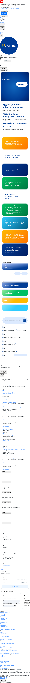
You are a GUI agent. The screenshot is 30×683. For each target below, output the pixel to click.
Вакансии (21, 84)
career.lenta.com (6, 79)
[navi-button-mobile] (1, 35)
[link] (2, 27)
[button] (1, 31)
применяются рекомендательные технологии (11, 670)
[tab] (3, 68)
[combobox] (3, 680)
